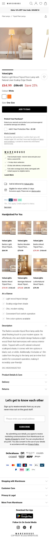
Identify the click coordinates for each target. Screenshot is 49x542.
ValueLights (7, 73)
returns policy (36, 191)
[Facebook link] (30, 527)
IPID (34, 139)
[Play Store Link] (24, 515)
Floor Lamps (6, 16)
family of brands (11, 439)
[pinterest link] (24, 527)
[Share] (45, 16)
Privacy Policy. (33, 444)
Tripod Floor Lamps (19, 16)
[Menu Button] (3, 3)
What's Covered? (9, 133)
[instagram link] (18, 527)
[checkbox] (24, 129)
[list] (24, 44)
